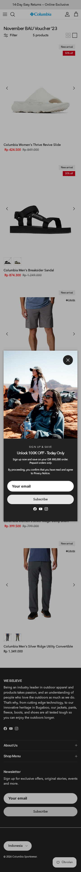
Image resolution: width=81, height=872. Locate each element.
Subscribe (40, 499)
